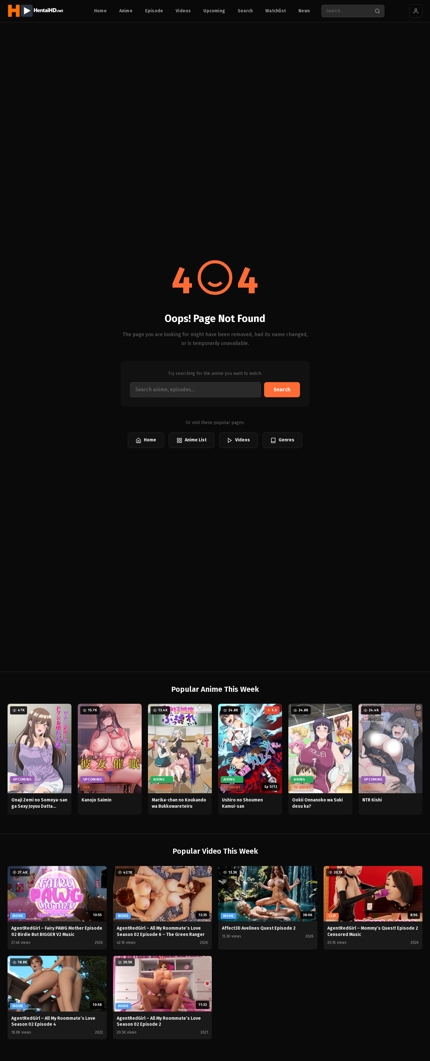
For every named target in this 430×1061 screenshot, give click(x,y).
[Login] (415, 11)
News (304, 11)
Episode (154, 11)
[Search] (377, 11)
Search (245, 11)
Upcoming (214, 11)
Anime (126, 11)
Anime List (196, 440)
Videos (183, 11)
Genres (286, 440)
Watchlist (275, 11)
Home (100, 11)
